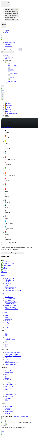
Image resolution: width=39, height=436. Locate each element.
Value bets (11, 70)
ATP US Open (9, 297)
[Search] (19, 49)
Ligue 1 (7, 285)
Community (8, 44)
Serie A (5, 270)
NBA (6, 315)
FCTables (7, 410)
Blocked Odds (12, 66)
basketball (4, 312)
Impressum (8, 379)
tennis (2, 293)
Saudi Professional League (12, 352)
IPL (6, 346)
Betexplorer (8, 408)
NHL (6, 335)
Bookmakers (8, 46)
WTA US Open (9, 304)
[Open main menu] (2, 86)
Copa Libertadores (10, 364)
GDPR (7, 374)
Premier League (9, 278)
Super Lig (8, 320)
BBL (6, 325)
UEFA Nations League (11, 354)
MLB (6, 337)
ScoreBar (7, 413)
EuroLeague (8, 319)
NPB (6, 344)
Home (6, 55)
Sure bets (7, 58)
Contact (7, 378)
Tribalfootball (9, 411)
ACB (6, 327)
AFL (6, 341)
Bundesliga (8, 283)
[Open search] (2, 94)
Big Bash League (10, 339)
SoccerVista (8, 406)
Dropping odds (9, 57)
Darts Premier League (11, 363)
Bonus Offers (9, 386)
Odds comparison (10, 42)
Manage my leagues (7, 127)
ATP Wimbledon (9, 300)
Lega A (7, 324)
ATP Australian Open (11, 302)
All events (4, 272)
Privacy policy (9, 372)
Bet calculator (12, 81)
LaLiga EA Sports (10, 280)
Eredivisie (8, 359)
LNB (6, 322)
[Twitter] (19, 434)
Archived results (13, 73)
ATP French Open (10, 298)
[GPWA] (19, 431)
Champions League (8, 261)
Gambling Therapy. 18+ (21, 416)
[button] (21, 131)
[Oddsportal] (19, 37)
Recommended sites (10, 384)
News (6, 389)
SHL (6, 342)
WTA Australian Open (11, 309)
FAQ (6, 376)
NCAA (7, 317)
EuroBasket (8, 357)
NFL (6, 334)
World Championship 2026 (13, 356)
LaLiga (5, 268)
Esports (7, 361)
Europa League (7, 265)
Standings (11, 77)
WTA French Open (10, 305)
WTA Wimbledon (10, 307)
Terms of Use (9, 371)
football (3, 275)
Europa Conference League (13, 290)
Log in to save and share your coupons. (12, 253)
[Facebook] (19, 433)
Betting (7, 83)
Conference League (8, 263)
